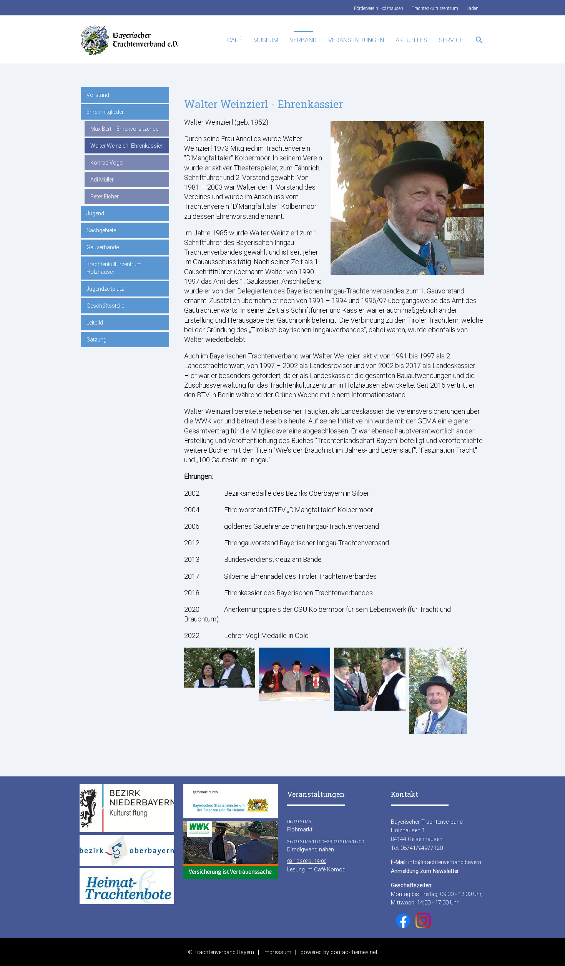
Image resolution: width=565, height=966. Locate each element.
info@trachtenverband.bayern (444, 862)
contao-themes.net (354, 952)
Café (234, 40)
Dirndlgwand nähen (325, 846)
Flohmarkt (299, 826)
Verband (303, 40)
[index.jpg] (219, 685)
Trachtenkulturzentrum (435, 8)
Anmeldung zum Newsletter (425, 871)
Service (451, 40)
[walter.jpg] (438, 731)
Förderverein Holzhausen (378, 8)
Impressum (277, 952)
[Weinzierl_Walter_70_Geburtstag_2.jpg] (369, 708)
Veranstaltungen (356, 40)
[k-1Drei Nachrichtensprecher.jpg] (294, 699)
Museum (265, 40)
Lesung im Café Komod (316, 866)
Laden (473, 8)
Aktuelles (411, 40)
